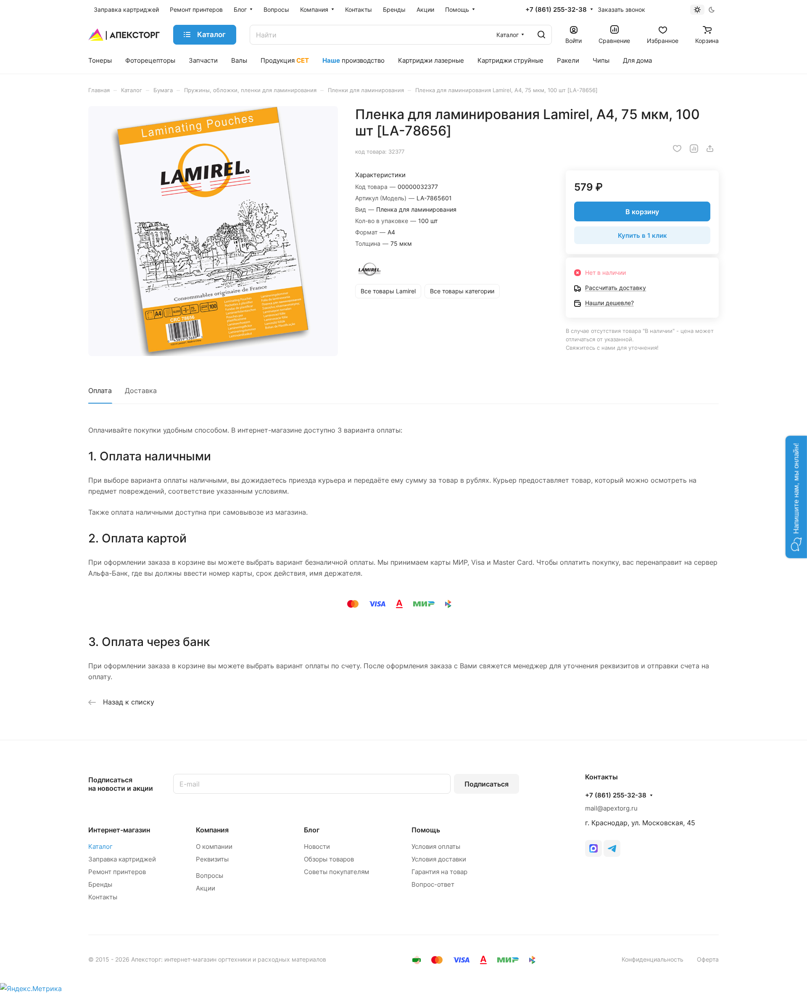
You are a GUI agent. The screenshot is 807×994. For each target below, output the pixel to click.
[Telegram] (612, 848)
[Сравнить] (694, 148)
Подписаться (486, 784)
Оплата (100, 390)
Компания (212, 830)
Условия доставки (438, 859)
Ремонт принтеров (117, 872)
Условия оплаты (435, 846)
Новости (317, 846)
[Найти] (541, 35)
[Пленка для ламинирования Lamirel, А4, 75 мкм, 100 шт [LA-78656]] (213, 231)
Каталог (100, 846)
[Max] (593, 848)
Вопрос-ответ (432, 884)
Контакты (102, 897)
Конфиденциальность (652, 959)
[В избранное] (677, 148)
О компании (214, 846)
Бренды (100, 884)
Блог (311, 830)
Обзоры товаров (329, 859)
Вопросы (209, 876)
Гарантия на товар (439, 872)
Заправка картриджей (122, 859)
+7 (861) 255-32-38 (556, 9)
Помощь (425, 830)
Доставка (141, 390)
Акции (205, 888)
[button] (796, 497)
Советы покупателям (336, 872)
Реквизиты (212, 859)
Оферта (708, 959)
